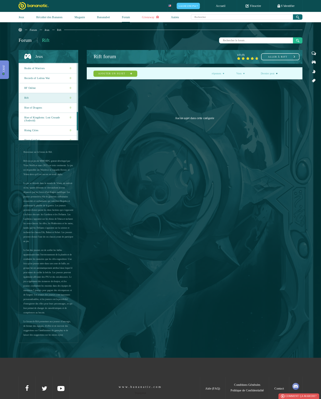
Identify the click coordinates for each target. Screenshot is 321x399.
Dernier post (267, 73)
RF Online (47, 88)
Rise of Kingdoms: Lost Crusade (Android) (47, 119)
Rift (59, 30)
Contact (279, 388)
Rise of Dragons (47, 107)
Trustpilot (140, 393)
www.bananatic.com (140, 386)
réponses (216, 73)
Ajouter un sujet (112, 73)
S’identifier (287, 5)
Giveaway (148, 17)
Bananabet (103, 17)
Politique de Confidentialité (247, 390)
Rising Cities (47, 130)
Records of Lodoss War (47, 78)
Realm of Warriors (47, 68)
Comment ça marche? (301, 396)
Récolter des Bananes (49, 17)
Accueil (220, 5)
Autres (175, 17)
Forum (126, 17)
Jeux (21, 17)
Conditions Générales (247, 384)
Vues (238, 73)
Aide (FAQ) (212, 388)
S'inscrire (255, 5)
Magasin (79, 17)
